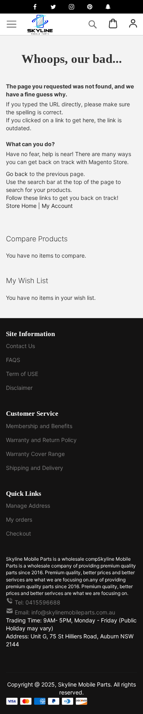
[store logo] (46, 24)
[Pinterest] (90, 7)
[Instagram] (71, 7)
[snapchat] (108, 7)
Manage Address (28, 505)
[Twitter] (53, 7)
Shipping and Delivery (34, 467)
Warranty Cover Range (35, 453)
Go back (17, 173)
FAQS (13, 359)
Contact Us (20, 345)
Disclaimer (19, 387)
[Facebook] (35, 7)
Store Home (21, 205)
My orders (19, 519)
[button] (133, 24)
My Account (57, 205)
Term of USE (22, 373)
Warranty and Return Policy (41, 439)
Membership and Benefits (39, 426)
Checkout (18, 533)
